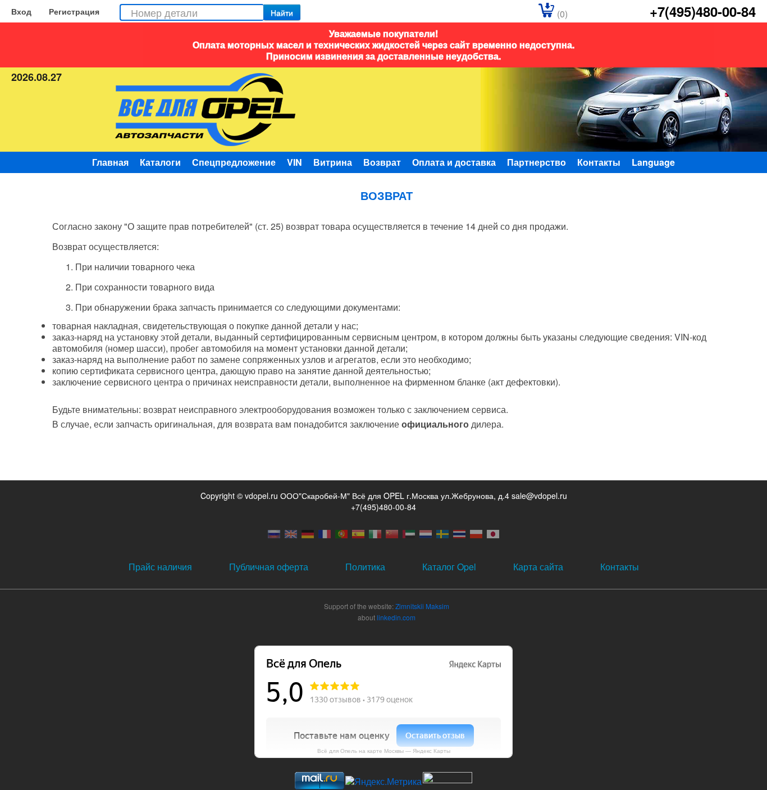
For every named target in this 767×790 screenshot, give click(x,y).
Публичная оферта (268, 566)
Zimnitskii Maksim (422, 606)
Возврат (382, 162)
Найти (282, 12)
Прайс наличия (160, 566)
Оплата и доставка (454, 162)
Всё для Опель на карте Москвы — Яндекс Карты (383, 750)
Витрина (332, 162)
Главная (110, 162)
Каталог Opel (449, 566)
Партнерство (536, 162)
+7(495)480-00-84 (703, 11)
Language (653, 162)
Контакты (598, 162)
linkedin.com (396, 617)
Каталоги (160, 162)
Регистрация (74, 11)
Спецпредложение (234, 162)
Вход (21, 11)
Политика (365, 566)
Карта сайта (538, 566)
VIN (294, 162)
